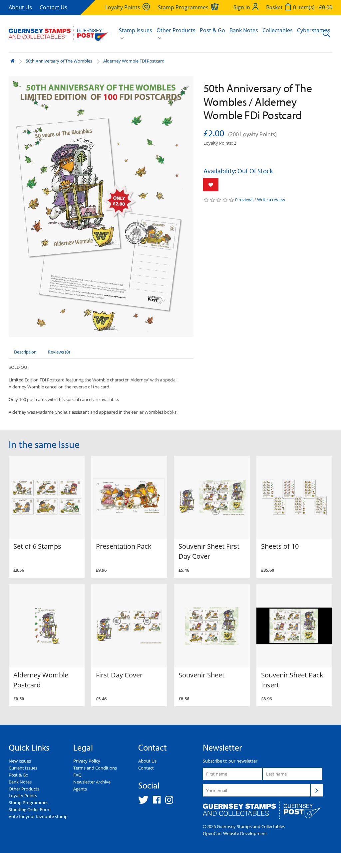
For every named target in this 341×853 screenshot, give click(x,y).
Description (25, 352)
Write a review (271, 200)
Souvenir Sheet (201, 674)
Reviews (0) (59, 352)
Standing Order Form (30, 809)
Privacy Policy (86, 761)
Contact (146, 768)
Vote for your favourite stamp (38, 816)
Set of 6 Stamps (37, 546)
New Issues (20, 761)
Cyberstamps (313, 30)
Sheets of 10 (280, 546)
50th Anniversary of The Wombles (59, 61)
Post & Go (212, 30)
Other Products (24, 789)
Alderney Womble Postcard (40, 679)
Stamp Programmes (28, 802)
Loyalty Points (23, 795)
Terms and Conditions (95, 768)
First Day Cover (119, 674)
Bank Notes (243, 30)
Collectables (277, 30)
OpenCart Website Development (235, 833)
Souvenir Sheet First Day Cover (208, 551)
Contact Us (53, 7)
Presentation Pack (124, 546)
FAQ (77, 775)
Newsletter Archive (92, 782)
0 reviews (244, 200)
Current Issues (23, 768)
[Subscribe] (317, 790)
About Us (20, 7)
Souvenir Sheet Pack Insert (292, 679)
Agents (80, 789)
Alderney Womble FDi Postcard (134, 61)
